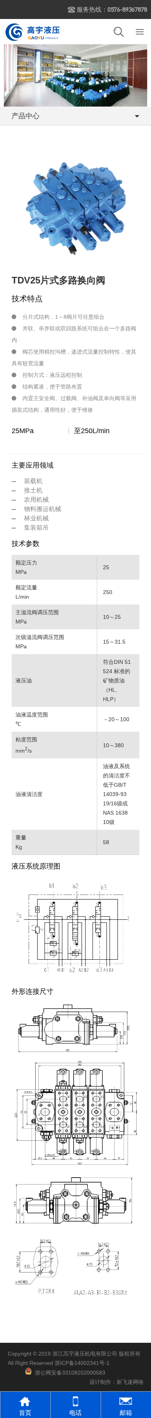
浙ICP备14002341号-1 (82, 1363)
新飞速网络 (130, 1382)
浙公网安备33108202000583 (70, 1373)
